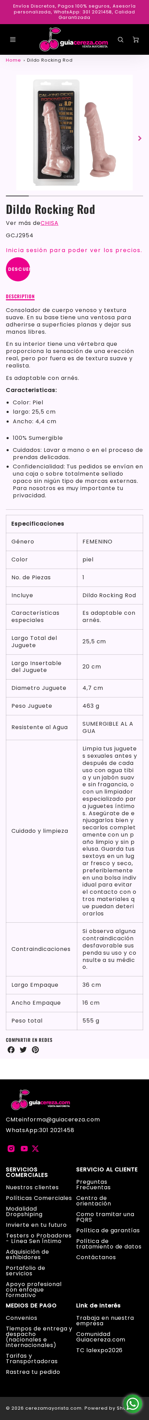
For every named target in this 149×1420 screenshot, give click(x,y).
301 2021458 (57, 1130)
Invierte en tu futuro (36, 1225)
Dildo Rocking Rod (50, 60)
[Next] (139, 138)
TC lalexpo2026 (99, 1350)
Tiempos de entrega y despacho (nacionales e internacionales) (39, 1337)
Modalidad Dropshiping (24, 1211)
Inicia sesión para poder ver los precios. (74, 250)
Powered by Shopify (110, 1408)
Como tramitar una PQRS (105, 1217)
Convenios (21, 1318)
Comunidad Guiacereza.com (100, 1337)
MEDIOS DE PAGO (31, 1305)
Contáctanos (96, 1257)
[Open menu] (13, 39)
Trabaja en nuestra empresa (105, 1320)
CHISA (50, 223)
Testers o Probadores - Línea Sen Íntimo (39, 1238)
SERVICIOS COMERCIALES (27, 1172)
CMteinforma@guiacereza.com (53, 1119)
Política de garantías (108, 1230)
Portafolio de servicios (25, 1270)
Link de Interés (98, 1305)
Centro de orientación (93, 1200)
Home (13, 60)
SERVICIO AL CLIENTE (107, 1169)
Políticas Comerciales (39, 1198)
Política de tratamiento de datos (109, 1244)
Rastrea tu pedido (33, 1372)
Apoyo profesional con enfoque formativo (33, 1289)
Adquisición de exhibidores (27, 1254)
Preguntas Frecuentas (93, 1184)
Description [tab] (20, 296)
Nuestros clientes (32, 1187)
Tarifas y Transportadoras (32, 1358)
